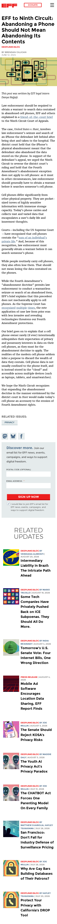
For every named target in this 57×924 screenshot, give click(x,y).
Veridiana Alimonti (32, 554)
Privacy (9, 422)
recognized (9, 307)
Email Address (14, 481)
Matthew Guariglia (32, 825)
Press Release (29, 677)
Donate (33, 5)
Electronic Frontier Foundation (10, 5)
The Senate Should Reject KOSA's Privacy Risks (36, 735)
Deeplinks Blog (30, 551)
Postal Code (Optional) (18, 469)
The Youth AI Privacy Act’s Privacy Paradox (34, 766)
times (31, 307)
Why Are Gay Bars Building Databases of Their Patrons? (37, 873)
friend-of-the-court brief (36, 117)
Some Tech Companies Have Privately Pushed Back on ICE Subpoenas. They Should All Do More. (35, 612)
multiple (21, 307)
